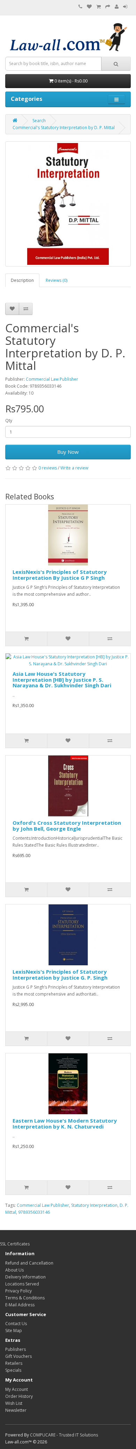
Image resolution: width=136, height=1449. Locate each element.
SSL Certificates (15, 1244)
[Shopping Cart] (98, 7)
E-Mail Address (20, 1305)
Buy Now (68, 451)
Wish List (13, 1403)
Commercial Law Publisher (52, 379)
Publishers (15, 1349)
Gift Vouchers (18, 1356)
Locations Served (22, 1284)
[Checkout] (107, 7)
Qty (8, 420)
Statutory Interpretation (94, 1205)
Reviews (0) (56, 280)
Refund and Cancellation (29, 1263)
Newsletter (16, 1410)
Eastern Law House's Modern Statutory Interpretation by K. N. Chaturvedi (65, 1123)
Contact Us (16, 1324)
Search (39, 121)
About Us (14, 1270)
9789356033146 (34, 1212)
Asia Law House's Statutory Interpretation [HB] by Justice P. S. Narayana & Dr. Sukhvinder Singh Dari (62, 679)
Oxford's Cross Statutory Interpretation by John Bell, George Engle (67, 825)
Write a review (74, 468)
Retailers (13, 1363)
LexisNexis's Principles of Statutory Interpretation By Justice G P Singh (60, 574)
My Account (16, 1389)
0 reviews (47, 468)
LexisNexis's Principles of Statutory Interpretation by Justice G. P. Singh (60, 974)
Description (22, 280)
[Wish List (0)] (89, 7)
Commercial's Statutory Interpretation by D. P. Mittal (64, 127)
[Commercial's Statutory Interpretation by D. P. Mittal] (68, 204)
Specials (13, 1370)
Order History (19, 1396)
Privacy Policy (18, 1291)
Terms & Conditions (25, 1298)
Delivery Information (25, 1277)
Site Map (13, 1330)
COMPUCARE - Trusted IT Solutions (64, 1435)
